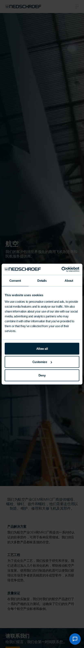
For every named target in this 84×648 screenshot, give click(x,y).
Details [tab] (41, 280)
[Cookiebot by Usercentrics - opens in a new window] (61, 269)
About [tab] (69, 280)
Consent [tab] (15, 280)
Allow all (42, 348)
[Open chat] (75, 639)
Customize (39, 362)
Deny (42, 375)
